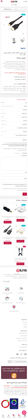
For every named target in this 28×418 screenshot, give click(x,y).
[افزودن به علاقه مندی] (16, 205)
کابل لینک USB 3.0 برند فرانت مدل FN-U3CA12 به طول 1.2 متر (20, 259)
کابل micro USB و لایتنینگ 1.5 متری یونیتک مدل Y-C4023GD (20, 238)
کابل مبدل (3, 131)
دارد (2, 128)
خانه (25, 9)
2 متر (2, 110)
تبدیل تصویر (16, 9)
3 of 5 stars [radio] (17, 153)
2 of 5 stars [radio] (18, 153)
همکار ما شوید (24, 336)
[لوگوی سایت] (14, 1)
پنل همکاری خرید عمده (10, 371)
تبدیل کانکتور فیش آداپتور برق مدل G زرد (7, 217)
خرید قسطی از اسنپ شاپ (21, 338)
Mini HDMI (3, 113)
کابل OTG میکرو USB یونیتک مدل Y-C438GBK (7, 238)
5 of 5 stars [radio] (15, 153)
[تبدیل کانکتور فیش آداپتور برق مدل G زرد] (8, 209)
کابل (14, 86)
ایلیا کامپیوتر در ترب (23, 347)
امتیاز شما (24, 153)
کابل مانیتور (3, 124)
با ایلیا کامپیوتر (24, 331)
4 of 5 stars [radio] (16, 153)
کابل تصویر (19, 88)
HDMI (2, 117)
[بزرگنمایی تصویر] (23, 33)
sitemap (25, 327)
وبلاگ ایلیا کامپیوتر (23, 333)
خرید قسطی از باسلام (22, 340)
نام (26, 172)
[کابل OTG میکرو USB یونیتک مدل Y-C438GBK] (8, 230)
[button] (24, 24)
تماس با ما (24, 322)
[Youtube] (25, 354)
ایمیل (25, 178)
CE (1, 135)
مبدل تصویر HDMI (8, 9)
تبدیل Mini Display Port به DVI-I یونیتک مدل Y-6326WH (20, 217)
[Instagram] (21, 354)
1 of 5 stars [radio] (19, 153)
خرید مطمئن (24, 344)
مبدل (21, 9)
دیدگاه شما (24, 155)
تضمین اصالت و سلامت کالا (6, 106)
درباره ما (25, 324)
